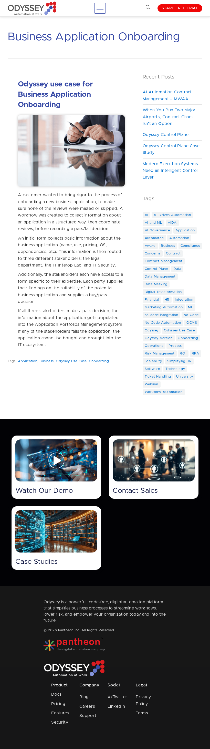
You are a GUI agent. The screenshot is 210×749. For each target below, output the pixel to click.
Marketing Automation (164, 307)
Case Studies (36, 561)
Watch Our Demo (44, 490)
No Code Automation (163, 322)
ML (190, 307)
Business (46, 361)
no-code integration (161, 315)
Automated (154, 238)
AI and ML (153, 222)
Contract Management (164, 261)
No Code (191, 315)
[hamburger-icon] (100, 8)
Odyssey (152, 330)
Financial (152, 299)
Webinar (152, 384)
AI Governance (157, 230)
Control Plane (156, 269)
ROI (183, 353)
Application (27, 361)
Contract (173, 253)
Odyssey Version (159, 338)
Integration (184, 299)
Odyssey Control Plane (166, 135)
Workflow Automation (164, 392)
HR (167, 299)
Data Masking (156, 284)
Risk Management (160, 353)
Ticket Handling (158, 376)
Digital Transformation (163, 292)
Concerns (153, 253)
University (184, 376)
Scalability (153, 361)
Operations (154, 346)
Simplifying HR (179, 361)
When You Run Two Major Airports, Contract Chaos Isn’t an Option (169, 117)
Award (150, 246)
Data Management (160, 276)
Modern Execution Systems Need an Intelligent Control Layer (170, 171)
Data (177, 269)
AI (147, 215)
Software (152, 369)
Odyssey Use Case (71, 361)
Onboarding (99, 361)
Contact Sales (135, 490)
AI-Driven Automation (172, 215)
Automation (179, 238)
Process (175, 346)
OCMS (191, 322)
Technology (175, 369)
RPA (195, 353)
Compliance (190, 246)
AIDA (172, 222)
